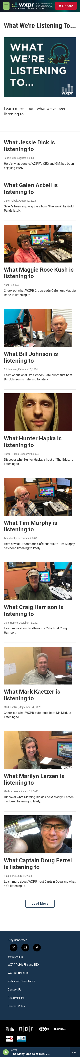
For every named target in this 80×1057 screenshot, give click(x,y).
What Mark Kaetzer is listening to (32, 695)
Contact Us (14, 989)
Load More (40, 903)
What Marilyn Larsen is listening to (34, 779)
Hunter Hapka (11, 453)
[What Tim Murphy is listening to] (38, 497)
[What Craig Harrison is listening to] (38, 581)
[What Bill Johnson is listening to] (38, 328)
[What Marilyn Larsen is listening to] (38, 750)
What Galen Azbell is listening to (31, 188)
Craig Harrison (11, 622)
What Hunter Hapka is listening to (33, 441)
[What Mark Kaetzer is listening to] (38, 665)
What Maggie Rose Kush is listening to (39, 273)
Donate (67, 6)
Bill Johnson (10, 369)
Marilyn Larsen (12, 791)
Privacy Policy (16, 997)
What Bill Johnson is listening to (31, 357)
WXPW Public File (18, 973)
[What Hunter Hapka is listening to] (38, 412)
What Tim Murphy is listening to (30, 526)
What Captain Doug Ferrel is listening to (38, 863)
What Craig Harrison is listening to (33, 610)
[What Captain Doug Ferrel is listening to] (38, 834)
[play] (5, 1052)
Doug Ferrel (10, 875)
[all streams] (75, 1052)
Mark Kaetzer (11, 707)
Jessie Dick (10, 157)
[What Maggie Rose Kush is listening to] (38, 244)
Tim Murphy (10, 538)
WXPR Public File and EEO (23, 964)
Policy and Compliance (21, 981)
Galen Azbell (10, 200)
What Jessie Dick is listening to (29, 146)
